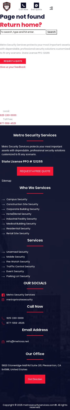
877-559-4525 (8, 123)
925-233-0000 (8, 115)
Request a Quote (13, 61)
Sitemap (6, 180)
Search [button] (52, 32)
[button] (51, 8)
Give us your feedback (13, 67)
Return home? (21, 25)
